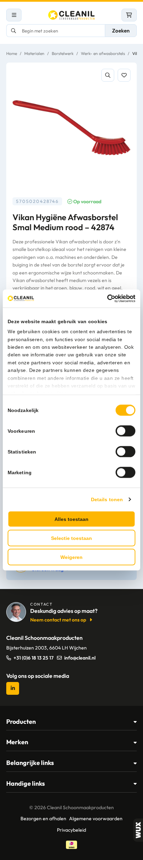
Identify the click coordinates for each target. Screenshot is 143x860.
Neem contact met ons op (58, 620)
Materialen (34, 53)
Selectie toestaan (71, 538)
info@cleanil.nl (79, 658)
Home (11, 53)
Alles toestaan (71, 519)
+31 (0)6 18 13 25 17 (33, 658)
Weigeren (71, 557)
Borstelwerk (63, 53)
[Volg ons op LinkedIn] (12, 688)
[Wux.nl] (138, 830)
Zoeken (120, 30)
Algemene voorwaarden (96, 818)
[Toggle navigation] (14, 15)
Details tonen (107, 499)
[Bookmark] (124, 75)
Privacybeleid (71, 830)
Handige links (25, 783)
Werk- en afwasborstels (103, 53)
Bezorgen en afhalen (43, 818)
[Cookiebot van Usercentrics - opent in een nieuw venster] (105, 299)
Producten (21, 722)
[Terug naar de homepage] (71, 15)
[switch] (125, 430)
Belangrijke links (30, 763)
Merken (17, 742)
